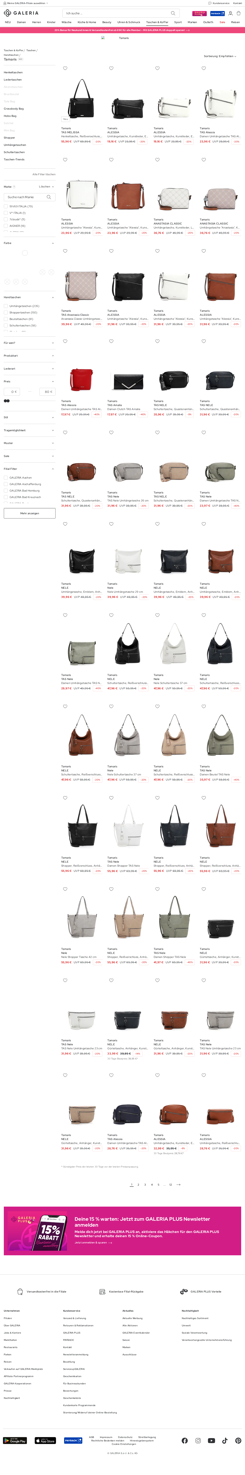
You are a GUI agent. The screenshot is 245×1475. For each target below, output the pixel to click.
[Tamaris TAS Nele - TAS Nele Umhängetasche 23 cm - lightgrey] (82, 1006)
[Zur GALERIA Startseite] (21, 13)
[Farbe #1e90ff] (7, 263)
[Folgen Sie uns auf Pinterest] (238, 1440)
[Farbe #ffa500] (51, 263)
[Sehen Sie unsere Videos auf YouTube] (211, 1440)
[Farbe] (16, 272)
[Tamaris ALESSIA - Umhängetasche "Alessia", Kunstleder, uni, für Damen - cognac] (82, 185)
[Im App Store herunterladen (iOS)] (45, 1440)
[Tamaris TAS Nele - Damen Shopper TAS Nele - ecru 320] (128, 823)
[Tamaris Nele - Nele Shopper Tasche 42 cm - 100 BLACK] (82, 915)
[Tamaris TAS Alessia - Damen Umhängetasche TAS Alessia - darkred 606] (82, 367)
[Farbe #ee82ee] (25, 263)
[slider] (5, 400)
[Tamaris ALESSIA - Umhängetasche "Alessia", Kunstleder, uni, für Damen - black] (128, 277)
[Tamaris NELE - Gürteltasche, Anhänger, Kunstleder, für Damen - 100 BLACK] (220, 915)
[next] (178, 1185)
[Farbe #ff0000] (42, 263)
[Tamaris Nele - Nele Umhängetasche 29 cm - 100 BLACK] (128, 549)
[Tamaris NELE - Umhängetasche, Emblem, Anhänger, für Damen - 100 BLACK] (82, 549)
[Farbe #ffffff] (25, 253)
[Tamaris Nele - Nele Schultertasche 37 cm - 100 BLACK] (174, 641)
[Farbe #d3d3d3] (16, 253)
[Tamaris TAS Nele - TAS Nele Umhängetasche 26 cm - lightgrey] (128, 458)
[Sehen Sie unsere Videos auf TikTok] (225, 1440)
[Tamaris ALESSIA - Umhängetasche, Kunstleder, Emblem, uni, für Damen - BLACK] (128, 94)
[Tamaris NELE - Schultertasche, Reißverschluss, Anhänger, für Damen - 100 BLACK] (128, 641)
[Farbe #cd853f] (42, 253)
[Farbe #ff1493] (34, 263)
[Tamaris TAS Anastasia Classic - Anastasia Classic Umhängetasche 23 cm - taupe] (82, 277)
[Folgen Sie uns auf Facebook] (185, 1440)
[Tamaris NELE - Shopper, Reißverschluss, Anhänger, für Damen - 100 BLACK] (82, 823)
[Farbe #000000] (7, 253)
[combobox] (221, 56)
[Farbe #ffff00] (7, 272)
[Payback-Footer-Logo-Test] (73, 1440)
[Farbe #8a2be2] (16, 263)
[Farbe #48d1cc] (42, 272)
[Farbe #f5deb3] (34, 253)
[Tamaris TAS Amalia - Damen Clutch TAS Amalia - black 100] (128, 367)
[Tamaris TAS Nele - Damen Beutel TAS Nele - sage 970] (220, 732)
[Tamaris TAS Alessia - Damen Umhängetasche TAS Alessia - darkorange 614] (220, 94)
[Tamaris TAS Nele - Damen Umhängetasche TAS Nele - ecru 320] (220, 458)
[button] (26, 3)
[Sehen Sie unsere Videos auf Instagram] (198, 1440)
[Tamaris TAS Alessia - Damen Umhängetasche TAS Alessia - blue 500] (128, 1101)
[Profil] (230, 13)
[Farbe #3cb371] (51, 253)
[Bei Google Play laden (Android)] (15, 1440)
